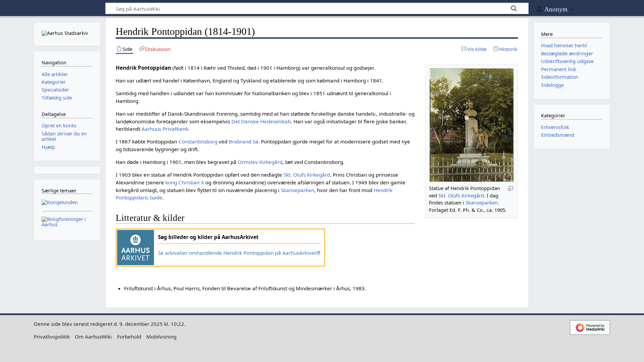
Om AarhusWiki (93, 336)
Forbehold (129, 336)
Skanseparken (482, 202)
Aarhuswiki (67, 8)
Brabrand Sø (243, 141)
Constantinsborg (197, 141)
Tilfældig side (57, 98)
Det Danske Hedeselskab (261, 121)
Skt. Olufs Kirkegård (461, 195)
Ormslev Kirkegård (260, 162)
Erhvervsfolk (555, 127)
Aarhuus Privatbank (165, 128)
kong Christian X (184, 182)
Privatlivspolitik (52, 336)
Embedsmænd (557, 135)
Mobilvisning (161, 336)
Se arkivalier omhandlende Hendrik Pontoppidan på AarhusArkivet (237, 252)
